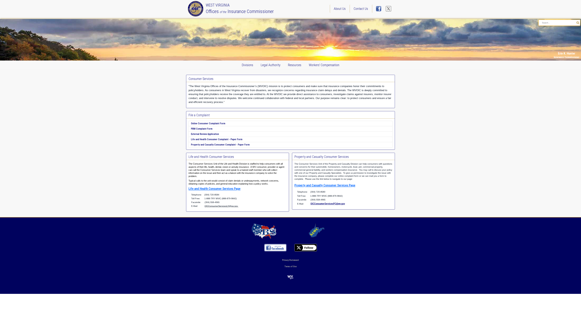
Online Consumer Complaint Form (208, 123)
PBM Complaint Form (201, 128)
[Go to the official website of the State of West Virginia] (290, 277)
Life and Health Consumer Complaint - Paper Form (216, 139)
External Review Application (205, 134)
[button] (571, 27)
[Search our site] (577, 23)
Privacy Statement (290, 260)
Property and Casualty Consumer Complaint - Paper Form (220, 144)
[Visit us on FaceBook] (379, 9)
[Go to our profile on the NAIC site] (264, 231)
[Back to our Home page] (196, 8)
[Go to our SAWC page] (317, 231)
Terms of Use (290, 266)
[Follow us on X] (388, 9)
